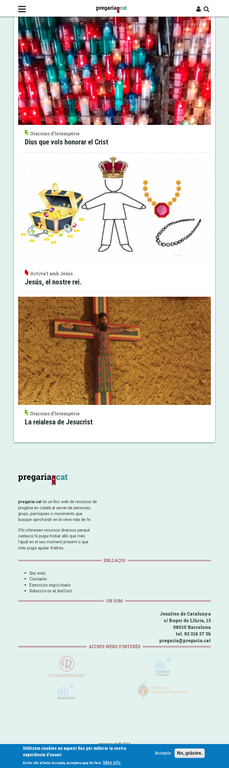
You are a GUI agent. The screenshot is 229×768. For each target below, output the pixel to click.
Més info (112, 762)
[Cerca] (206, 9)
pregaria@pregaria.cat (185, 640)
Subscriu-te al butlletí (51, 590)
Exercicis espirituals (50, 585)
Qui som (37, 573)
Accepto (163, 753)
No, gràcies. (189, 753)
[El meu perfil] (198, 9)
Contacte (38, 578)
